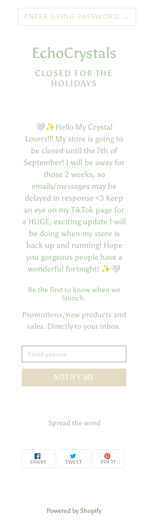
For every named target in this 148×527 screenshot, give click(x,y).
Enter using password (77, 16)
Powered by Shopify (74, 510)
